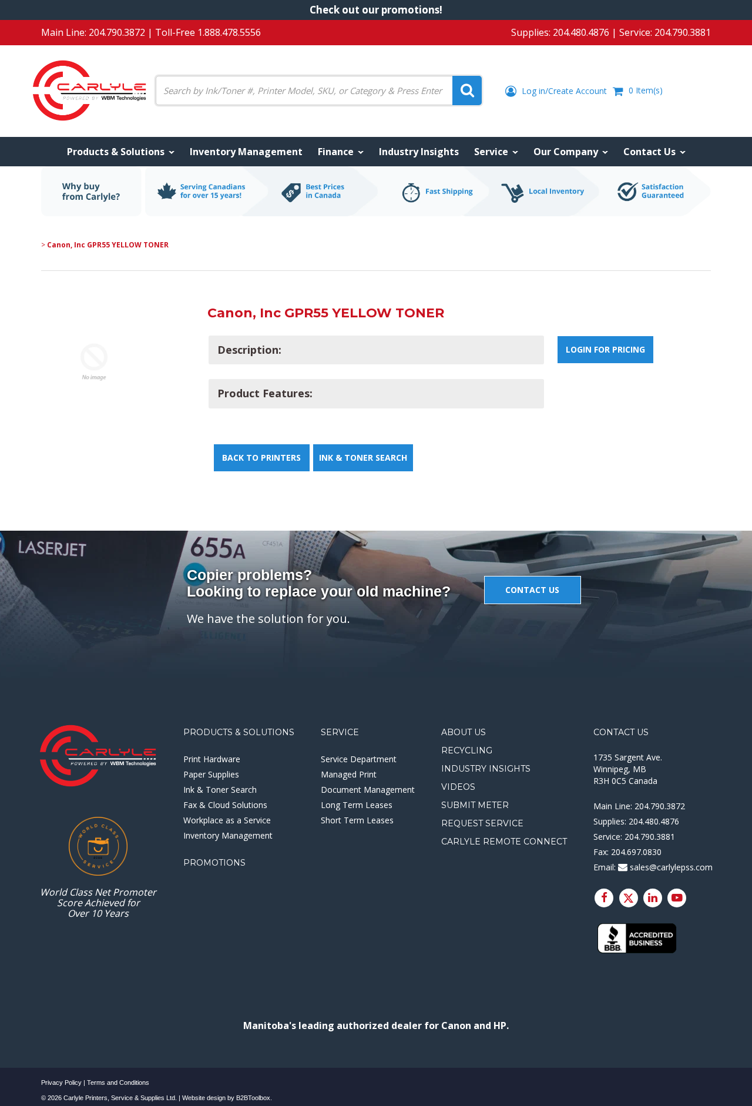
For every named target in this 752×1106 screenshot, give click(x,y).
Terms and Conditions (118, 1082)
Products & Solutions (238, 732)
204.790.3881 (682, 32)
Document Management (368, 789)
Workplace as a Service (227, 820)
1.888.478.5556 (229, 32)
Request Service (482, 823)
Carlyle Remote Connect (504, 841)
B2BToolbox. (254, 1097)
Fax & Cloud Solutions (225, 804)
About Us (463, 732)
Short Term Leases (357, 820)
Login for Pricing (605, 349)
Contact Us (621, 732)
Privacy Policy (61, 1082)
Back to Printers (261, 457)
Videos (458, 787)
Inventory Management (228, 835)
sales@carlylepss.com (670, 867)
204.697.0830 (636, 851)
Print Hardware (211, 759)
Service (340, 732)
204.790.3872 (117, 32)
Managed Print (349, 774)
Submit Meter (475, 805)
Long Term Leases (356, 804)
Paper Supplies (211, 774)
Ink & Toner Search (363, 457)
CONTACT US (532, 589)
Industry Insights (486, 768)
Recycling (466, 750)
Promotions (214, 862)
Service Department (359, 759)
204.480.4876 (581, 32)
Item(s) (646, 90)
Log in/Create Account (563, 90)
